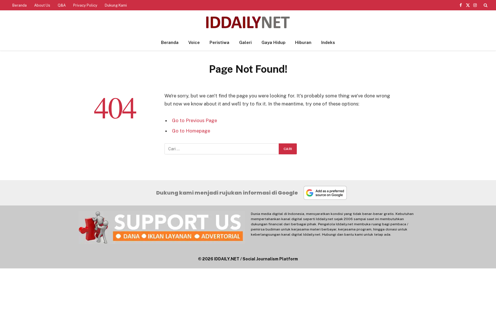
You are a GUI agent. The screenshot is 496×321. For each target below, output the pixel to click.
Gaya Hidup (273, 42)
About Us (42, 5)
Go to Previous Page (194, 120)
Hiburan (303, 42)
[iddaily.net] (248, 22)
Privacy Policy (85, 5)
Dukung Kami (116, 5)
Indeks (328, 42)
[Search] (485, 5)
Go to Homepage (191, 131)
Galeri (245, 42)
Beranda (19, 5)
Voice (194, 42)
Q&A (62, 5)
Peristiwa (219, 42)
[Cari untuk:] (221, 148)
